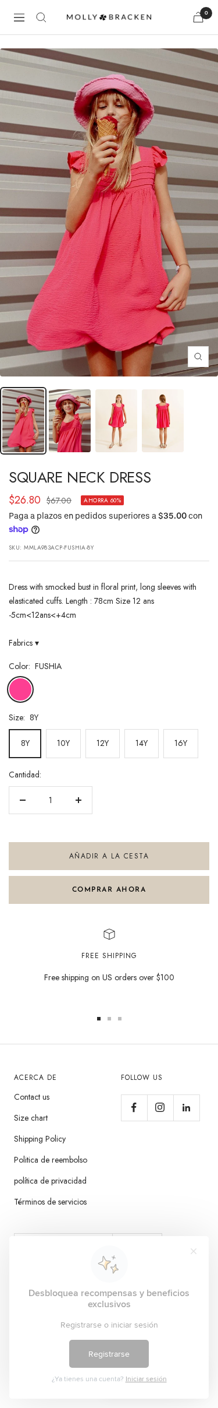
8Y (25, 743)
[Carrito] (198, 17)
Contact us (31, 1097)
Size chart (31, 1118)
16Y (180, 743)
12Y (103, 743)
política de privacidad (50, 1181)
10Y (63, 743)
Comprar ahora (109, 889)
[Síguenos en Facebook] (134, 1107)
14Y (141, 743)
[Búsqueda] (41, 17)
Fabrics (24, 643)
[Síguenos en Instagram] (160, 1107)
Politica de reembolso (50, 1160)
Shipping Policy (40, 1139)
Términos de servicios (50, 1202)
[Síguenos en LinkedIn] (186, 1107)
